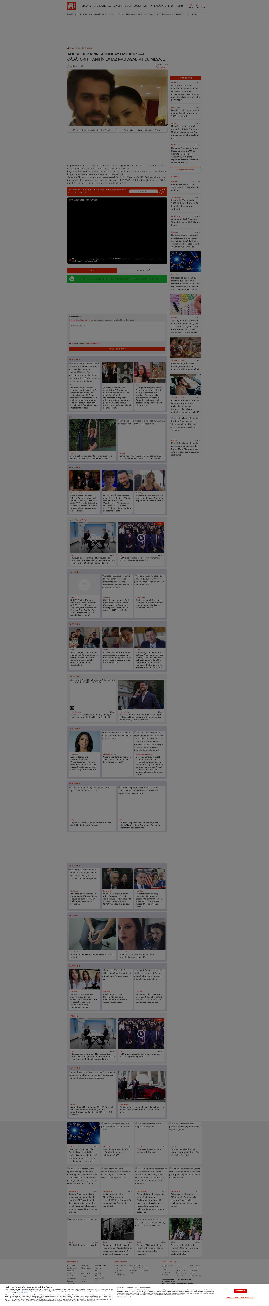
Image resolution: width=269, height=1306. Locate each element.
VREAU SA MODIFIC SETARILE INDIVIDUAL (240, 1298)
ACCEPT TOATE (240, 1291)
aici (105, 1298)
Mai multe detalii (23, 1292)
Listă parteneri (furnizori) (124, 1297)
